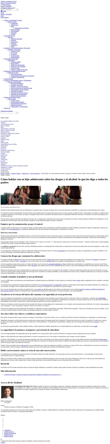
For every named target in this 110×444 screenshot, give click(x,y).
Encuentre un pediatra (17, 85)
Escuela (3, 153)
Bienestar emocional (16, 39)
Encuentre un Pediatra (7, 111)
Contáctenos (7, 430)
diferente (17, 259)
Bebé (12, 26)
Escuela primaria (15, 29)
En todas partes (15, 55)
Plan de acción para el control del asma (21, 88)
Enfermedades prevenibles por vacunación (22, 76)
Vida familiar (11, 60)
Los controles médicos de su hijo (9, 121)
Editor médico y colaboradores (19, 106)
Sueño (12, 46)
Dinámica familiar (16, 62)
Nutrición (13, 43)
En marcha (14, 54)
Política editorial (8, 436)
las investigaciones (14, 229)
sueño (78, 280)
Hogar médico (15, 63)
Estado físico (14, 42)
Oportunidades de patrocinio (18, 103)
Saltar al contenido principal (8, 3)
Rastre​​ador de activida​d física (19, 94)
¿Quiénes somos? (9, 431)
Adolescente (14, 23)
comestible (23, 261)
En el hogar (14, 52)
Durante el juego (15, 51)
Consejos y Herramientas (14, 82)
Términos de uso (8, 435)
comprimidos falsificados (55, 264)
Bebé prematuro (5, 132)
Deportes (13, 40)
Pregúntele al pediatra (17, 91)
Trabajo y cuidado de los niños (19, 69)
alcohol (49, 259)
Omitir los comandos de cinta (8, 1)
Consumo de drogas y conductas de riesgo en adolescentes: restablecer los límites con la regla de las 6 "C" (33, 374)
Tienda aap (7, 108)
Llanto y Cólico (5, 136)
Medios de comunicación (18, 65)
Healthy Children (5, 173)
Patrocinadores (6, 4)
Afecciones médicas (16, 74)
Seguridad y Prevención (14, 49)
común (39, 289)
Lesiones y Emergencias (17, 77)
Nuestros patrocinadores (17, 102)
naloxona (23, 345)
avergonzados (61, 250)
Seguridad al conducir (7, 167)
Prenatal (13, 34)
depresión (81, 289)
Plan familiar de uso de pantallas (19, 89)
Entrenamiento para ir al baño (9, 144)
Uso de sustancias (5, 169)
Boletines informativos (17, 83)
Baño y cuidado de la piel (8, 130)
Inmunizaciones (15, 57)
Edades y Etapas (12, 22)
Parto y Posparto (5, 125)
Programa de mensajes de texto (19, 92)
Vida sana (10, 37)
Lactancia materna (6, 135)
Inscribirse (9, 6)
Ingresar (3, 6)
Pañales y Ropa (5, 139)
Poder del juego (15, 68)
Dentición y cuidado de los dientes (10, 133)
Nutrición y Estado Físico (8, 150)
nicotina (49, 261)
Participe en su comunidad (18, 66)
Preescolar (14, 32)
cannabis (95, 259)
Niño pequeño (15, 31)
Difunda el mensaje (16, 105)
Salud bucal (14, 45)
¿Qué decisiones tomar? (7, 124)
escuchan (96, 322)
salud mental (58, 285)
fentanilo (34, 265)
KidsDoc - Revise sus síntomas (19, 86)
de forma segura (102, 339)
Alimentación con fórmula (21, 28)
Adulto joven (14, 25)
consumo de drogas (47, 285)
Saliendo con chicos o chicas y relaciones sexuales (14, 165)
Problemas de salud (13, 72)
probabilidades (102, 298)
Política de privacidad (10, 433)
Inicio (2, 16)
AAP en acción (15, 100)
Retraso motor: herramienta (18, 96)
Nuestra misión (12, 99)
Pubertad (3, 158)
